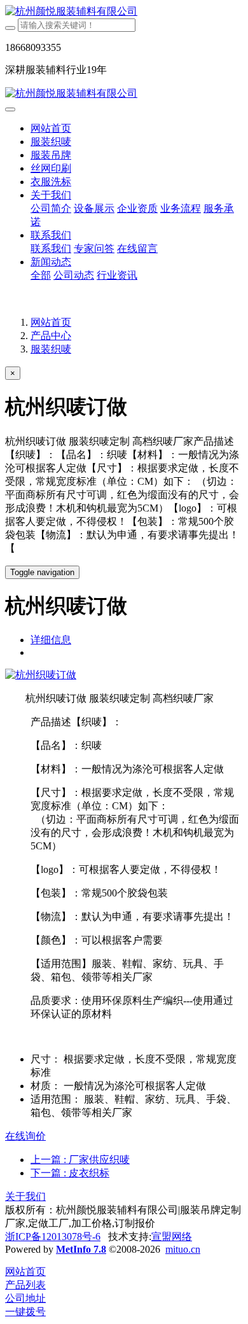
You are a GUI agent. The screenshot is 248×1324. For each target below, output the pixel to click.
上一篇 (80, 1159)
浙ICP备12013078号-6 (52, 1236)
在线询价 (25, 1136)
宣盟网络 (171, 1236)
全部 (41, 275)
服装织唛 (51, 349)
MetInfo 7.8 (81, 1249)
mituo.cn (182, 1249)
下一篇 (70, 1172)
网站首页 (51, 128)
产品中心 (51, 335)
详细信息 (51, 639)
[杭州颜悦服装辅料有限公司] (124, 11)
